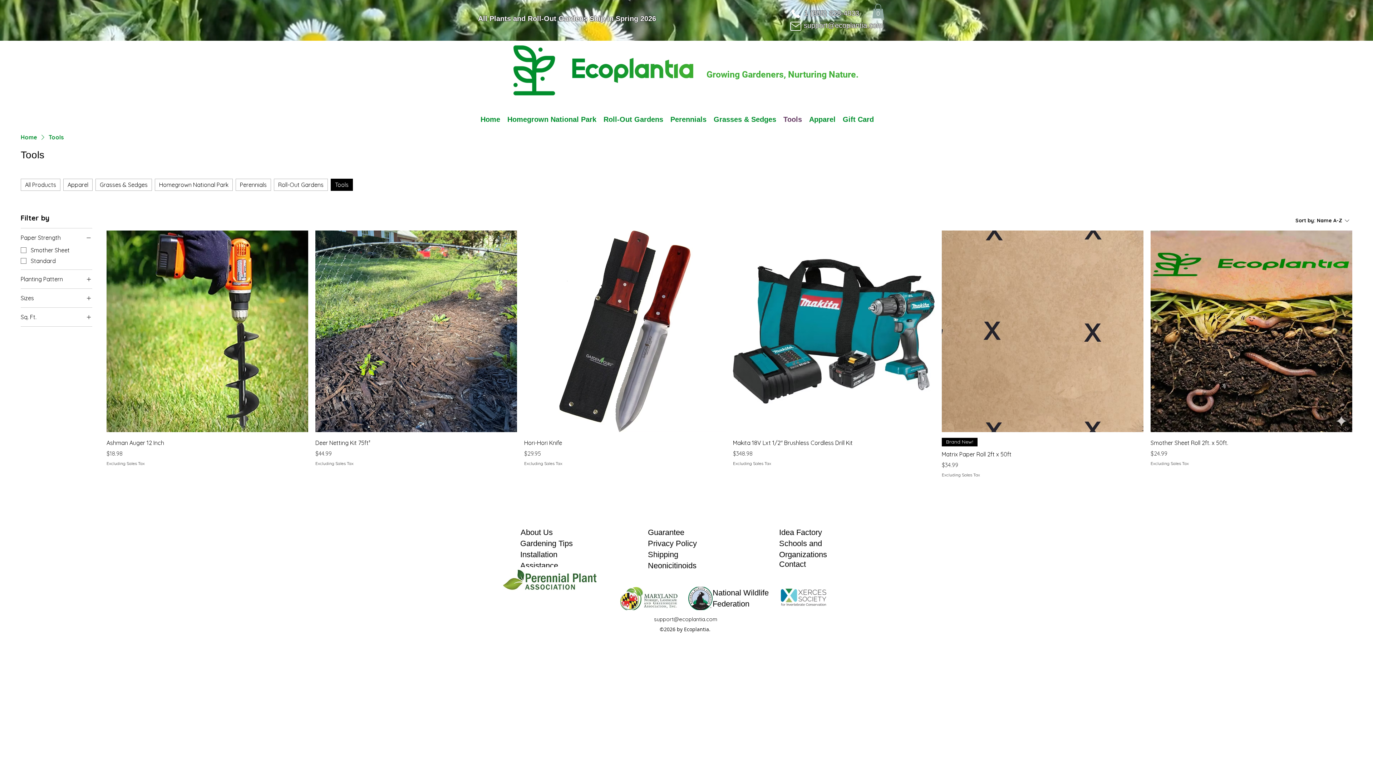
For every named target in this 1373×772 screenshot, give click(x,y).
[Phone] (795, 13)
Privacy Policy (672, 543)
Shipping (663, 554)
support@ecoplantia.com (843, 25)
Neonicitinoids (672, 565)
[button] (878, 11)
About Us (537, 532)
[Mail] (795, 26)
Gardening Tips (546, 543)
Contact (792, 564)
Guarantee (666, 532)
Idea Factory (800, 532)
